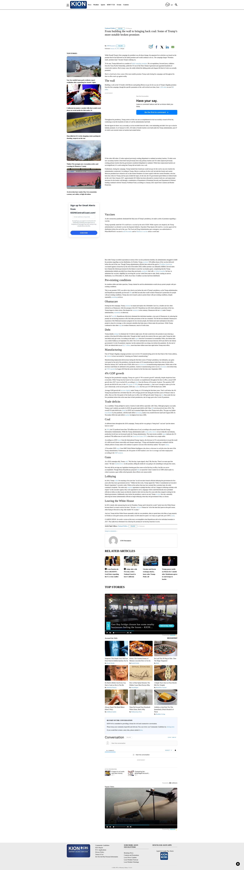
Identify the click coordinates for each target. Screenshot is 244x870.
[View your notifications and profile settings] (175, 750)
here (141, 730)
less (163, 395)
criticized (138, 507)
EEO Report (99, 847)
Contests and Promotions (131, 855)
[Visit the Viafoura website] (173, 783)
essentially (117, 312)
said (126, 461)
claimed (109, 356)
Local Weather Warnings (131, 862)
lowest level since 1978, (139, 436)
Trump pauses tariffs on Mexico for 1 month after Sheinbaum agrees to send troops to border (169, 574)
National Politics (122, 526)
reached (127, 415)
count (172, 515)
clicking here (170, 727)
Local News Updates (130, 857)
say (151, 384)
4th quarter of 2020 (132, 384)
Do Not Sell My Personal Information (106, 857)
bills (130, 292)
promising (114, 297)
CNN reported (110, 369)
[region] (141, 760)
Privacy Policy (99, 852)
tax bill (114, 316)
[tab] (110, 750)
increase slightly (125, 390)
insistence (135, 310)
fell (152, 408)
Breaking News (128, 853)
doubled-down (119, 464)
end (161, 310)
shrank (124, 410)
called (116, 480)
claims (167, 444)
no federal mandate (159, 271)
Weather (96, 5)
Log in (169, 737)
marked (137, 387)
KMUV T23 (111, 5)
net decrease (142, 364)
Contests (126, 5)
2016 (108, 429)
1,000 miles (163, 87)
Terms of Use (99, 854)
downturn (163, 367)
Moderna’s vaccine (142, 231)
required (129, 487)
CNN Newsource (111, 46)
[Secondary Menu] (69, 5)
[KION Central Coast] (78, 5)
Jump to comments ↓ (111, 531)
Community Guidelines (102, 845)
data (137, 382)
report (137, 338)
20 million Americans (165, 264)
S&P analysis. (119, 453)
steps (120, 325)
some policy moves (151, 432)
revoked (158, 494)
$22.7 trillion (126, 345)
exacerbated (108, 412)
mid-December (127, 231)
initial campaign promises (139, 63)
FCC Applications (100, 850)
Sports (103, 5)
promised (145, 262)
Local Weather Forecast (131, 860)
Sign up (174, 737)
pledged (116, 334)
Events (119, 5)
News (89, 5)
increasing (139, 412)
